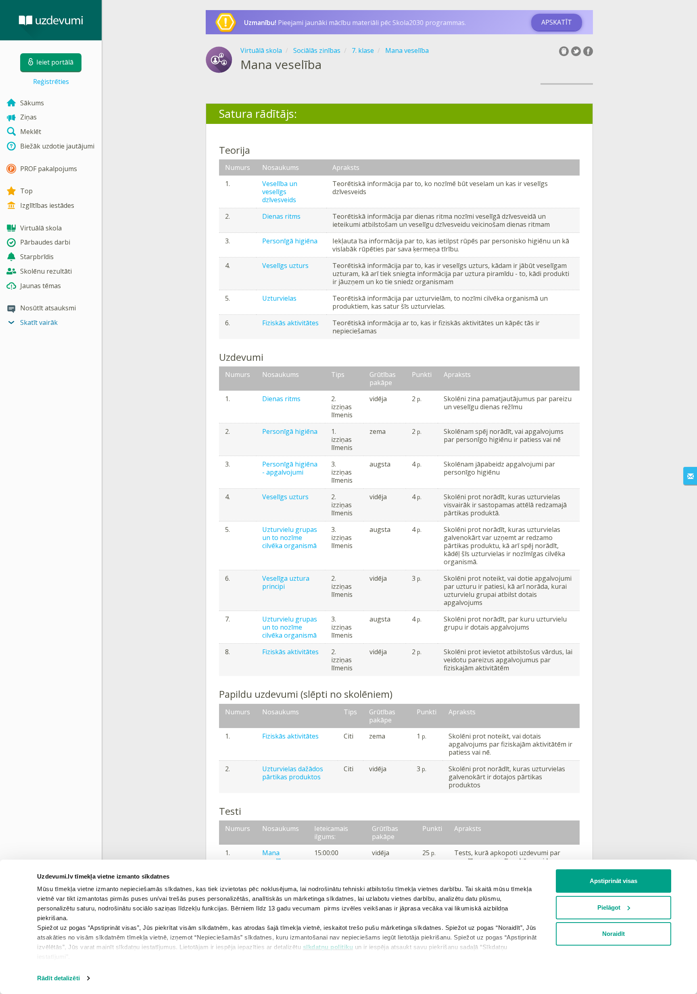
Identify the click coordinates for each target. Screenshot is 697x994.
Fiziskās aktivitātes (290, 322)
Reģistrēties (51, 81)
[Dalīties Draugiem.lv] (564, 51)
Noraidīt (613, 933)
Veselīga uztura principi (285, 582)
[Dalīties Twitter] (576, 51)
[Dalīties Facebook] (588, 51)
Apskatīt (556, 22)
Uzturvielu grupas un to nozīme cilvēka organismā (289, 537)
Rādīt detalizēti (58, 978)
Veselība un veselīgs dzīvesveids (279, 191)
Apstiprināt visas (613, 880)
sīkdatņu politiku (328, 947)
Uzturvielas (279, 298)
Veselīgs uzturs (285, 265)
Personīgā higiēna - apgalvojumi (289, 468)
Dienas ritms (281, 216)
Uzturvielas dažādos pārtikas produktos (292, 772)
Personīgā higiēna (289, 240)
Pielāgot (608, 907)
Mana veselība (274, 856)
